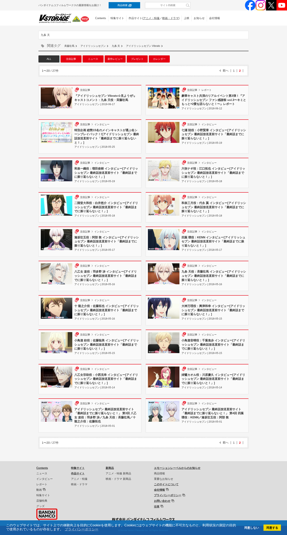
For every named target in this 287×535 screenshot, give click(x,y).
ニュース (93, 58)
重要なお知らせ (163, 478)
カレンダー (159, 58)
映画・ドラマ (170, 18)
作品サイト (78, 473)
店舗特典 (41, 500)
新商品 (110, 468)
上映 (186, 18)
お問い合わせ (162, 500)
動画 (39, 489)
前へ (226, 70)
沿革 (156, 506)
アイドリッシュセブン (93, 45)
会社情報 (214, 18)
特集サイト (117, 18)
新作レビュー (115, 58)
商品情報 (159, 473)
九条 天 (116, 45)
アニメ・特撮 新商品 (118, 473)
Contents (100, 18)
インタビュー (44, 478)
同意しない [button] (251, 527)
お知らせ (199, 18)
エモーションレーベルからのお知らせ (177, 468)
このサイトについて (166, 484)
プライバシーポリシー (167, 495)
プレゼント (137, 58)
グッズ (40, 506)
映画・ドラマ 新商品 (118, 478)
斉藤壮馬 (69, 45)
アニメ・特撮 (151, 18)
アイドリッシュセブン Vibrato (143, 45)
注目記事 (71, 58)
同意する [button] (272, 527)
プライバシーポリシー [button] (81, 529)
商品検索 (122, 5)
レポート (41, 484)
